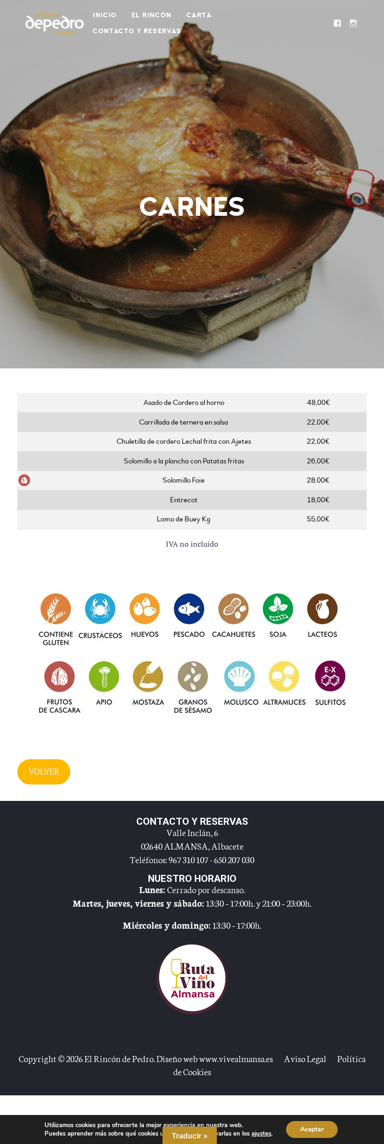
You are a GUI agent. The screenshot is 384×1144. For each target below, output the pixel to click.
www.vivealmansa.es (236, 1058)
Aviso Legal (305, 1058)
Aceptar (312, 1129)
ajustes (261, 1133)
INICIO (105, 15)
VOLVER (44, 771)
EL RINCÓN (152, 15)
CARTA (199, 15)
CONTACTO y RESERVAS (137, 31)
